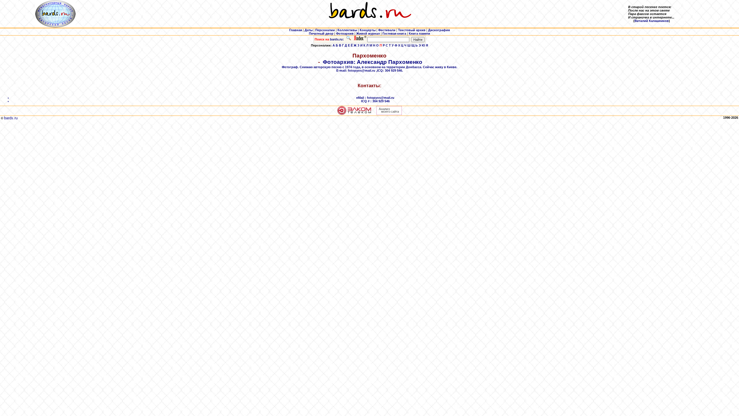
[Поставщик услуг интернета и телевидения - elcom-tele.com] (354, 114)
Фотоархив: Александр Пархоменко (369, 89)
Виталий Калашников (652, 21)
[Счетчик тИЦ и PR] (389, 114)
